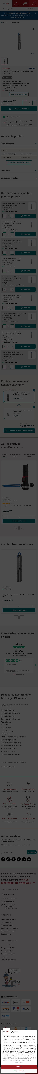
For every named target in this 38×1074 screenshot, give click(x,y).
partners (13, 1036)
